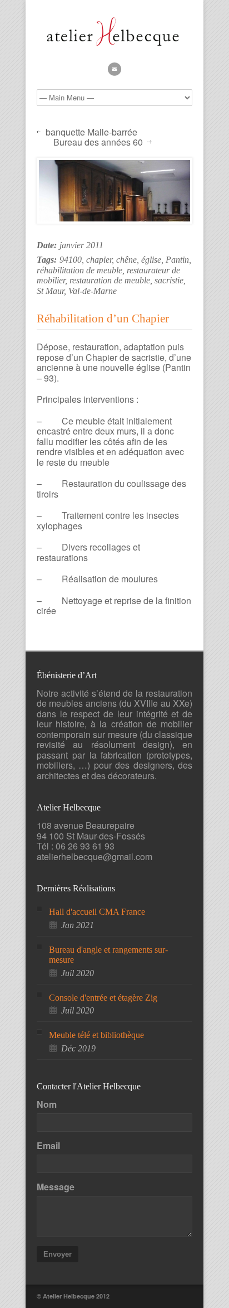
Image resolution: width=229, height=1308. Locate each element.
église (151, 259)
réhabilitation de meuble (79, 270)
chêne (126, 259)
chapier (99, 259)
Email (48, 1146)
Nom (47, 1104)
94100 (70, 259)
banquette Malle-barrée (91, 132)
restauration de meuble (109, 280)
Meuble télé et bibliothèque (96, 1035)
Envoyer (57, 1254)
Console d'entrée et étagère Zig (103, 997)
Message (55, 1187)
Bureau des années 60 (98, 142)
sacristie (169, 280)
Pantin (177, 259)
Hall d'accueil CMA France (97, 911)
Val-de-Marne (92, 291)
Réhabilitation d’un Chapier (103, 318)
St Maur (50, 291)
